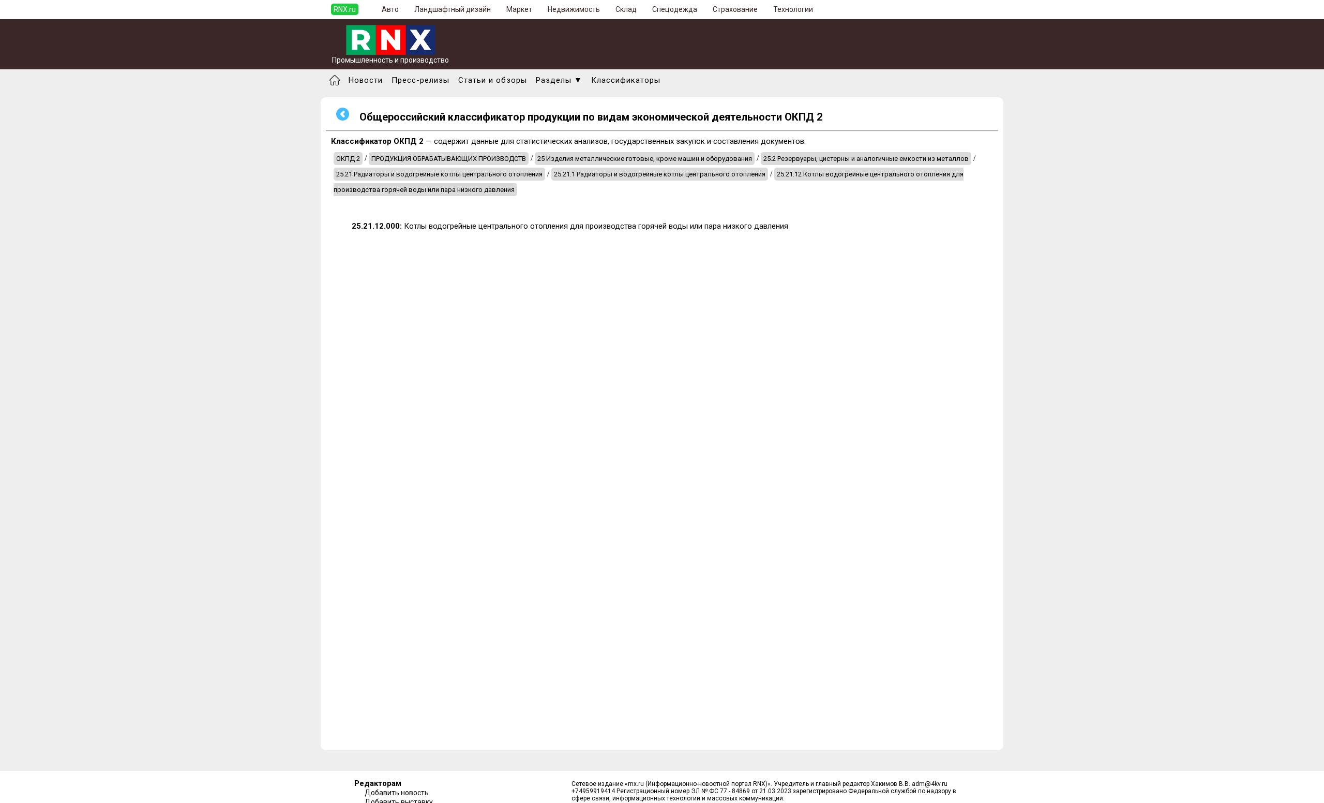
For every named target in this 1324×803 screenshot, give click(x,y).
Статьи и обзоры (492, 80)
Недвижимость (574, 9)
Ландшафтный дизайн (452, 9)
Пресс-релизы (420, 80)
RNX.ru (345, 9)
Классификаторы (625, 80)
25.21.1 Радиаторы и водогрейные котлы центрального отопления (659, 174)
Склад (626, 9)
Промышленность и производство (390, 60)
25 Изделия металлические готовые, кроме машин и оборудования (644, 158)
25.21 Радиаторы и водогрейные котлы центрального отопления (439, 174)
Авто (390, 9)
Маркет (519, 9)
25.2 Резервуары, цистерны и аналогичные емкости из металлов (866, 158)
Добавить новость (397, 793)
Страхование (735, 9)
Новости (366, 80)
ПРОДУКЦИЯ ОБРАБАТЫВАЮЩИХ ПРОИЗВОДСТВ (448, 158)
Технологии (793, 9)
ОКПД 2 (348, 158)
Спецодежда (674, 9)
